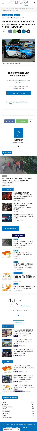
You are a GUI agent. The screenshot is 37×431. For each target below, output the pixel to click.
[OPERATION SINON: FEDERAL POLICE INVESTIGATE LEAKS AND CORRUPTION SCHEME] (7, 265)
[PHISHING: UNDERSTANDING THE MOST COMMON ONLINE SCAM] (7, 217)
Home (3, 8)
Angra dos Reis (18, 273)
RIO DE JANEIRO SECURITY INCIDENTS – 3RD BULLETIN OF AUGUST (24, 254)
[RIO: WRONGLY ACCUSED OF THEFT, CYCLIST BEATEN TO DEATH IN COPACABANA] (18, 165)
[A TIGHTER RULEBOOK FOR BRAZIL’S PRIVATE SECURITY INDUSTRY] (7, 343)
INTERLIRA (18, 140)
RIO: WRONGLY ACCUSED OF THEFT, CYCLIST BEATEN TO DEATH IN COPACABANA (17, 180)
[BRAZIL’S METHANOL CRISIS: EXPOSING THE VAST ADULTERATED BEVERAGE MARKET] (7, 207)
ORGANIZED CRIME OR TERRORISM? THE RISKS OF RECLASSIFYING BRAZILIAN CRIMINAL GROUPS (23, 195)
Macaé (10, 15)
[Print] (28, 31)
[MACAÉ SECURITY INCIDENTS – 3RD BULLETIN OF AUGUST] (7, 287)
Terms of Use (18, 102)
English (9, 429)
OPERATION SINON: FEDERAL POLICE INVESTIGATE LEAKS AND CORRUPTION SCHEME (23, 266)
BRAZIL (8, 8)
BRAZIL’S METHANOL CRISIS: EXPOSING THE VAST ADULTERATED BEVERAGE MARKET (23, 206)
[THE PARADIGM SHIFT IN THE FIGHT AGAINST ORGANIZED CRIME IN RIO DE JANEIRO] (7, 333)
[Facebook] (10, 31)
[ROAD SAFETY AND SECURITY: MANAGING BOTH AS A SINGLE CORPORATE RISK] (7, 353)
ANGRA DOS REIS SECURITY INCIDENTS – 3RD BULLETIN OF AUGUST (24, 277)
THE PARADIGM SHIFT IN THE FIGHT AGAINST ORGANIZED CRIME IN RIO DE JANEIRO (23, 331)
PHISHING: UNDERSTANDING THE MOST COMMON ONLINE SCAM (24, 216)
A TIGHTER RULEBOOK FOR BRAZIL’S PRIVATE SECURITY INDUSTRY (23, 341)
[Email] (19, 31)
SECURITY (17, 15)
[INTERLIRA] (18, 133)
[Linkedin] (24, 31)
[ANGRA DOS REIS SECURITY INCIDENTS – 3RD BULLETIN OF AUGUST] (7, 276)
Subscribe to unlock (18, 93)
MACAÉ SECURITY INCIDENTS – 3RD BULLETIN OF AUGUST (24, 287)
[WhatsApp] (15, 31)
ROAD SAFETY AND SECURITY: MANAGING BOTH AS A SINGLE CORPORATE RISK (24, 351)
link (20, 82)
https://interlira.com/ (18, 142)
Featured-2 (5, 209)
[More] (31, 121)
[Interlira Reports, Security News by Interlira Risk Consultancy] (18, 3)
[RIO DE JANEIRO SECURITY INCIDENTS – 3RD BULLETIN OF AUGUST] (7, 254)
